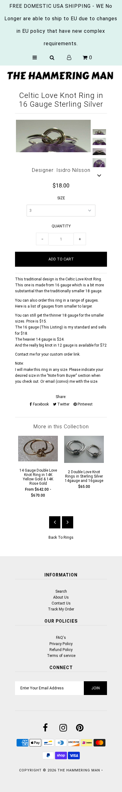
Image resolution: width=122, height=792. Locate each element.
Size (61, 198)
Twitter (62, 404)
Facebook (40, 404)
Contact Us (61, 603)
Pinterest (85, 404)
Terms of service (61, 656)
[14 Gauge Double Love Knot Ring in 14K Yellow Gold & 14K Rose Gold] (38, 460)
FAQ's (61, 637)
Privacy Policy (61, 644)
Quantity (61, 226)
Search (61, 591)
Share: (61, 397)
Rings (69, 537)
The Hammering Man (79, 770)
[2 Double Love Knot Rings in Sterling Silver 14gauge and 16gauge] (84, 461)
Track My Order (61, 609)
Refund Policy (61, 650)
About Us (61, 597)
